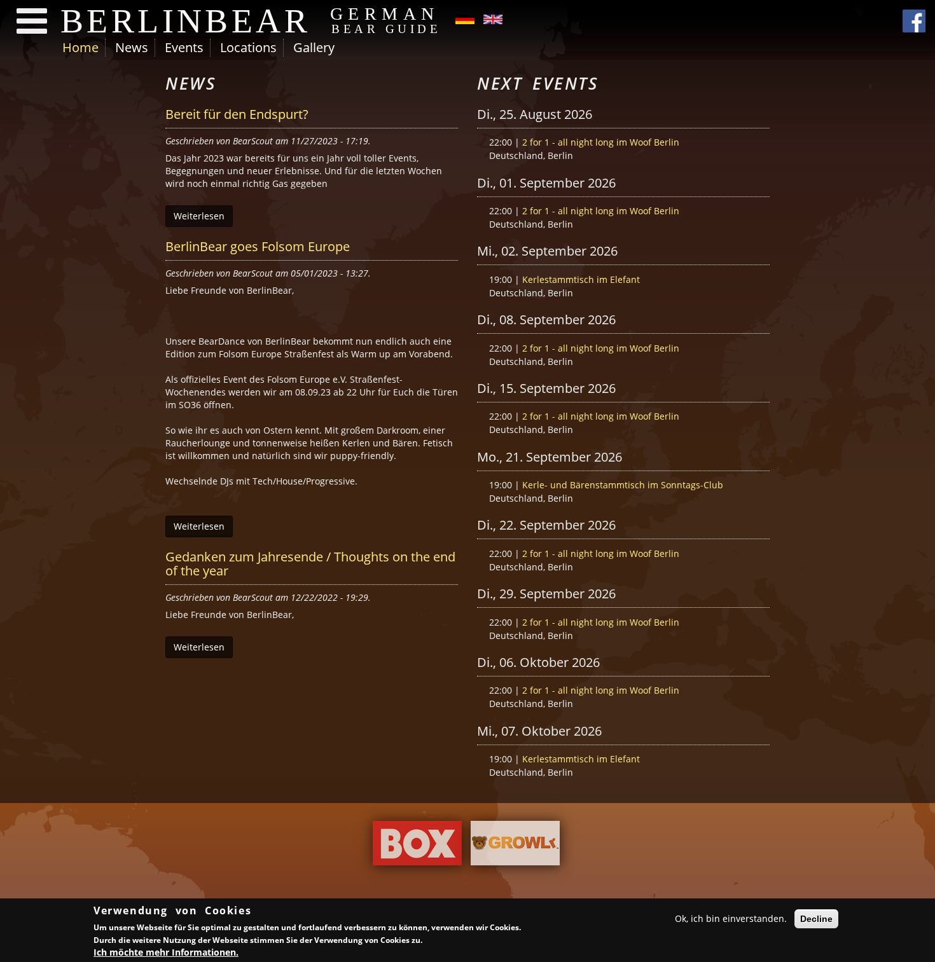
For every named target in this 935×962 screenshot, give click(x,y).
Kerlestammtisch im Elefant (581, 279)
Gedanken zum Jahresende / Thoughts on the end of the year (310, 563)
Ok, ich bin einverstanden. (731, 918)
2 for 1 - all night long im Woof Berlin (600, 142)
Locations (248, 47)
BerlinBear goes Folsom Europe (257, 246)
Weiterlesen (199, 216)
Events (184, 47)
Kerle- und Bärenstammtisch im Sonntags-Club (622, 485)
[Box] (417, 846)
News (131, 47)
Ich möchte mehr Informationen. (166, 952)
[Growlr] (515, 846)
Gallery (314, 47)
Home (80, 47)
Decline (816, 919)
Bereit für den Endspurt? (236, 114)
